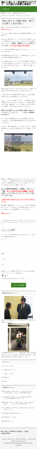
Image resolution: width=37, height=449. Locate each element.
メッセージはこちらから (20, 45)
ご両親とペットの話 (8, 373)
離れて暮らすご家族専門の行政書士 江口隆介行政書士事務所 (18, 3)
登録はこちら (5, 213)
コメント (4, 239)
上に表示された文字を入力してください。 (13, 278)
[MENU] (34, 3)
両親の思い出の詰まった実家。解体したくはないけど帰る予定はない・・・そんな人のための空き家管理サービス (18, 403)
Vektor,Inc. (30, 443)
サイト (3, 264)
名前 (3, 253)
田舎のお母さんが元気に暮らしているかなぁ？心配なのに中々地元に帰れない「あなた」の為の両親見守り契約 (18, 392)
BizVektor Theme (21, 443)
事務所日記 (6, 377)
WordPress (13, 443)
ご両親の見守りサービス (9, 370)
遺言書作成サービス (8, 421)
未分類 (5, 381)
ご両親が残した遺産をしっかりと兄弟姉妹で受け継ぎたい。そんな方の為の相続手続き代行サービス (18, 397)
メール (3, 259)
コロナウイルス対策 (8, 366)
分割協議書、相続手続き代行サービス (13, 413)
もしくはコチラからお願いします (20, 191)
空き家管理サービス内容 (9, 417)
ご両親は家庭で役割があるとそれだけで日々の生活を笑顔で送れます (9, 222)
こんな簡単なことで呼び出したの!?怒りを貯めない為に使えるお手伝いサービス (19, 408)
